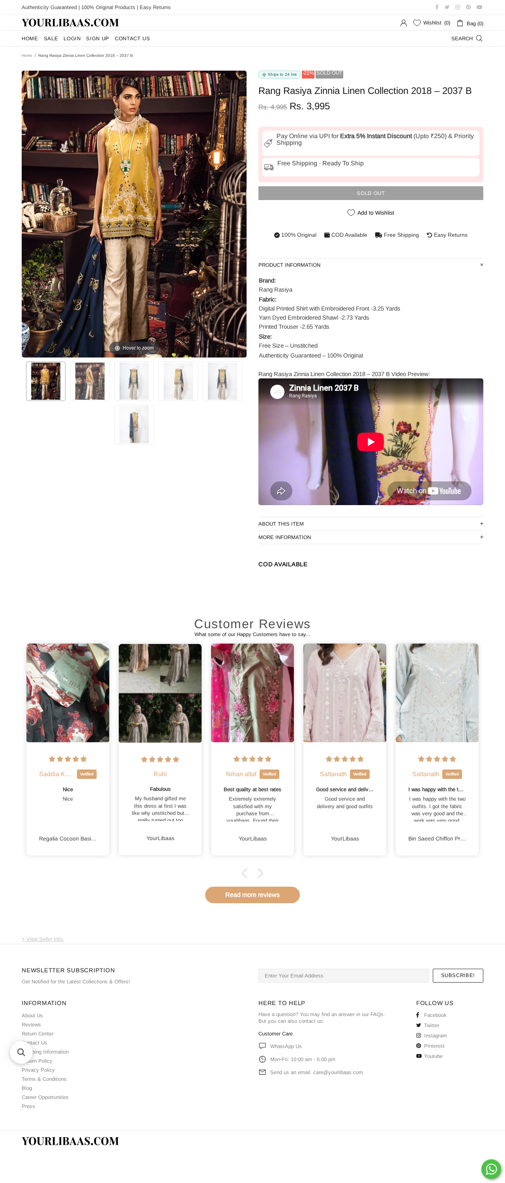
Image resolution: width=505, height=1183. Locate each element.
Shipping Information (45, 1052)
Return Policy (37, 1061)
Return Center (37, 1034)
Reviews (31, 1025)
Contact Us (34, 1043)
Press (28, 1106)
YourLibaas (71, 23)
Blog (27, 1088)
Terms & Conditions (44, 1079)
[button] (246, 873)
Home (27, 55)
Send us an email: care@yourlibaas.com (316, 1072)
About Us (32, 1015)
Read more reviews (252, 894)
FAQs (376, 1014)
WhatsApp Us (286, 1046)
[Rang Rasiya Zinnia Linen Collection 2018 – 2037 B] (45, 381)
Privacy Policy (38, 1070)
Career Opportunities (45, 1097)
